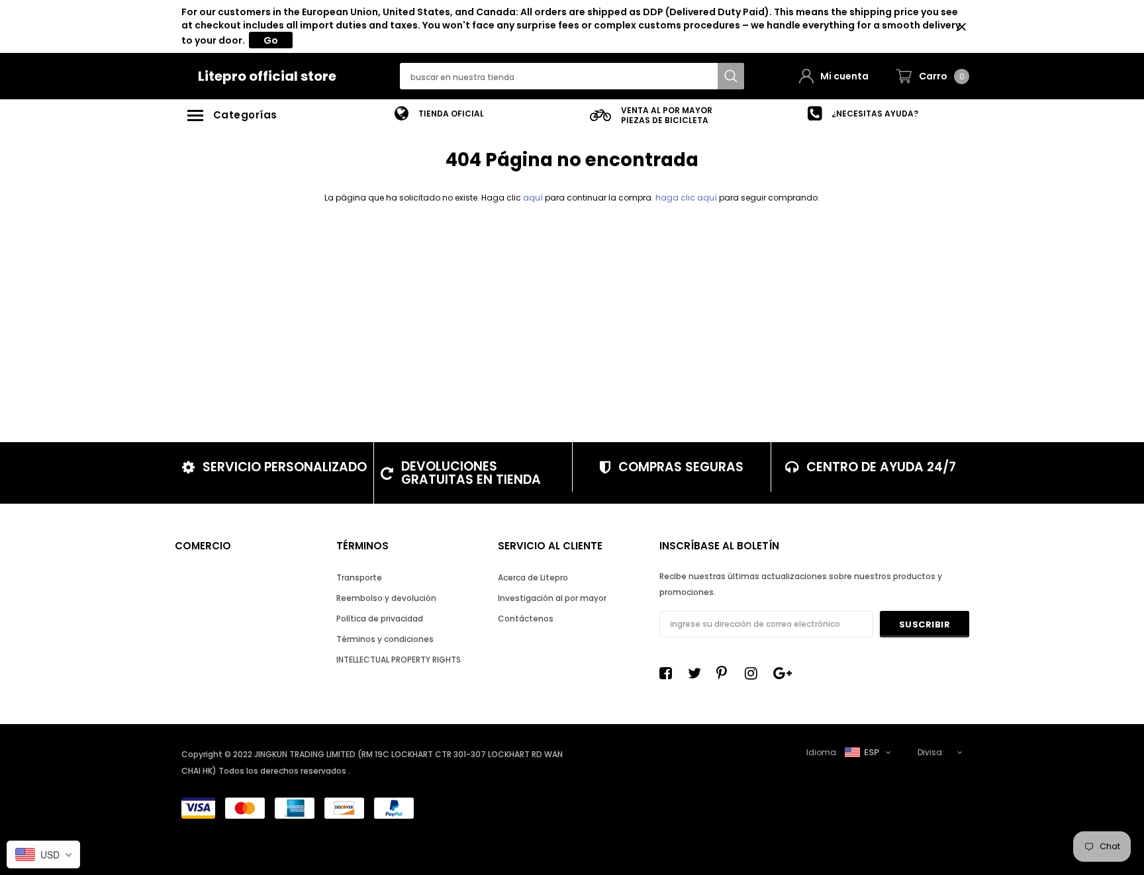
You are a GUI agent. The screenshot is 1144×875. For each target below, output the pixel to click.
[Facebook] (669, 673)
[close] (961, 26)
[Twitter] (698, 673)
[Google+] (783, 673)
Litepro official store (267, 76)
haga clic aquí (687, 197)
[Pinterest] (726, 673)
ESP (871, 752)
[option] (440, 113)
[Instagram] (755, 673)
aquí (533, 197)
